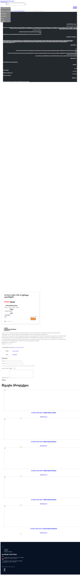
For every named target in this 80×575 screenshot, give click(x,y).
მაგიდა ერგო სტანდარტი (52, 28)
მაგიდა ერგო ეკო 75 (43, 27)
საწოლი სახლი (58, 41)
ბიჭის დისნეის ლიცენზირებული (59, 50)
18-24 (19, 347)
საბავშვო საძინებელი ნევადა (40, 40)
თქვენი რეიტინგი (5, 368)
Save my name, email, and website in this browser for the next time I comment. (19, 365)
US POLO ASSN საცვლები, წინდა (71, 50)
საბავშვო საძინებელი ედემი (61, 40)
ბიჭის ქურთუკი (21, 10)
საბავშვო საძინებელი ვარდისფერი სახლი (55, 41)
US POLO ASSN (15, 351)
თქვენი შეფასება (5, 377)
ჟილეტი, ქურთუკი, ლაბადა (40, 55)
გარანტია (6, 550)
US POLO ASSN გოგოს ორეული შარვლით (39, 53)
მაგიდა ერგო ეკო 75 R (51, 27)
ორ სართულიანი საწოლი (51, 41)
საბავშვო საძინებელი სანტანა (50, 40)
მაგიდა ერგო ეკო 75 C (59, 27)
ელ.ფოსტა (4, 363)
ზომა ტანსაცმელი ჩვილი (11, 305)
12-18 (16, 347)
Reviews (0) (7, 330)
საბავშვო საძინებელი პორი (43, 41)
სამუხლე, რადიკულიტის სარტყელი (51, 55)
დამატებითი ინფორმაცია (10, 329)
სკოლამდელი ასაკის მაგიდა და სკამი (70, 28)
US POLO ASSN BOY (14, 10)
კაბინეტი (75, 6)
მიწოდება (6, 549)
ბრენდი (11, 309)
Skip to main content (4, 1)
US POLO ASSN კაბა (50, 53)
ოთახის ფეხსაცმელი (73, 55)
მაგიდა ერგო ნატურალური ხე (43, 28)
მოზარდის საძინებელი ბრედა (41, 41)
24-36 (22, 347)
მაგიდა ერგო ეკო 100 (67, 27)
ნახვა (21, 446)
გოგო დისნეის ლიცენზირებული (59, 53)
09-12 (13, 347)
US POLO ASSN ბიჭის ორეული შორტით (47, 50)
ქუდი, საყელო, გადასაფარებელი (64, 55)
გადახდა (75, 8)
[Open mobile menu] (76, 10)
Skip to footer (11, 1)
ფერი (11, 313)
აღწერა (6, 328)
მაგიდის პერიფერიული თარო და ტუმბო (65, 28)
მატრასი (62, 41)
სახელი (4, 360)
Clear (5, 316)
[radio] (6, 307)
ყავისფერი (14, 354)
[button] (40, 24)
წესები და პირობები (8, 551)
